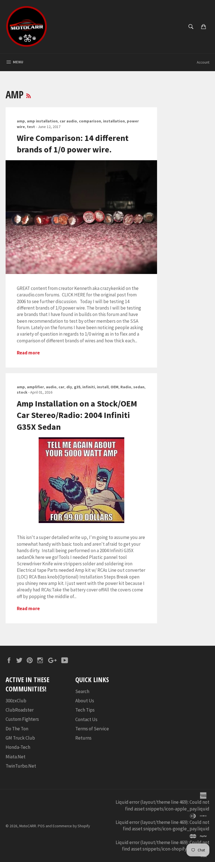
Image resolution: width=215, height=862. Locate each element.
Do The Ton (17, 729)
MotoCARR (27, 826)
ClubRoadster (20, 710)
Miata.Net (15, 757)
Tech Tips (85, 710)
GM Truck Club (20, 738)
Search (82, 691)
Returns (83, 738)
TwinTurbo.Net (21, 766)
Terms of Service (92, 729)
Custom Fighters (22, 719)
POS (41, 826)
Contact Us (86, 719)
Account (203, 62)
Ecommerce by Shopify (71, 826)
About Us (84, 701)
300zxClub (16, 701)
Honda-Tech (18, 747)
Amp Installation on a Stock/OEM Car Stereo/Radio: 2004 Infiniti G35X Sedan (77, 415)
